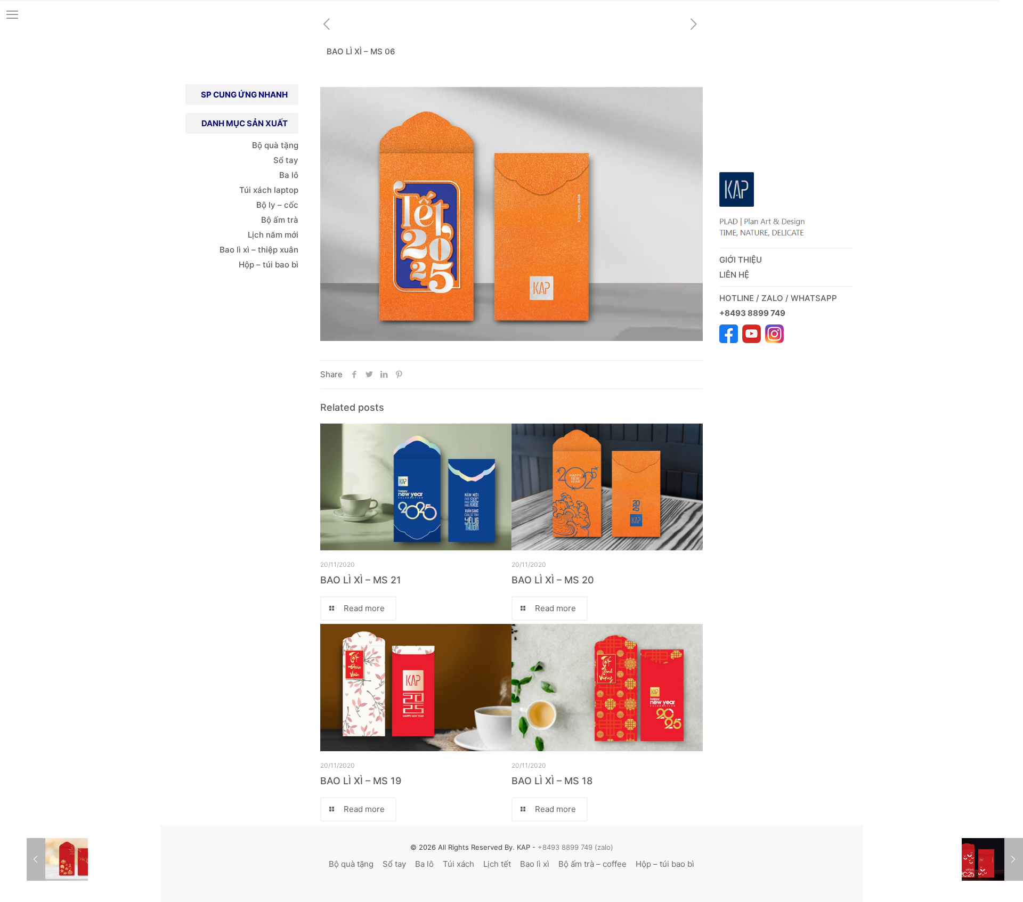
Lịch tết (497, 864)
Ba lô (288, 175)
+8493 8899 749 (753, 313)
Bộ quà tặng (275, 145)
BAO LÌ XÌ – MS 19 (360, 780)
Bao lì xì (534, 864)
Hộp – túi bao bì (268, 264)
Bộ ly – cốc (277, 205)
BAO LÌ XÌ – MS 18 (552, 780)
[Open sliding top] (1011, 12)
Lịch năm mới (273, 235)
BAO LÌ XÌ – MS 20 (553, 580)
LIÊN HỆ (734, 275)
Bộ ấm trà (279, 220)
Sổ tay (285, 160)
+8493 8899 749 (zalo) (574, 847)
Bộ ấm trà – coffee (592, 864)
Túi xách (255, 190)
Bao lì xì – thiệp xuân (257, 250)
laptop (286, 190)
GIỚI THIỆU (740, 260)
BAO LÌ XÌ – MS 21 (360, 580)
